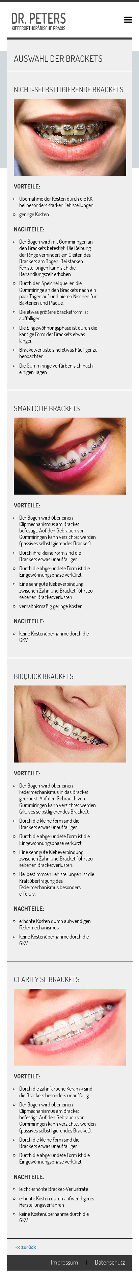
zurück (28, 1246)
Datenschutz (110, 1262)
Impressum (64, 1262)
